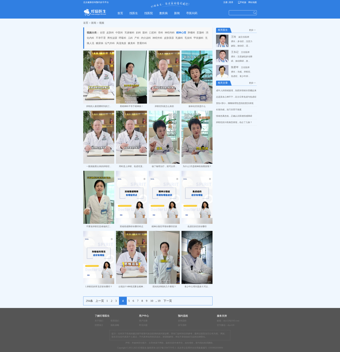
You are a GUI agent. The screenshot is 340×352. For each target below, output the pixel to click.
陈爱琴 (235, 67)
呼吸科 (122, 38)
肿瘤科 (191, 32)
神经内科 (170, 32)
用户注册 (143, 320)
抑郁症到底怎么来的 (164, 106)
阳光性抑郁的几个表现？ (164, 286)
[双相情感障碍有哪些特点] (131, 197)
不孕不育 (101, 38)
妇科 (138, 32)
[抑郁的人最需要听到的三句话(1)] (98, 77)
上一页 (99, 300)
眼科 (145, 32)
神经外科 (157, 38)
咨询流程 (182, 320)
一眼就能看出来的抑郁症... (98, 166)
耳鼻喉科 (129, 32)
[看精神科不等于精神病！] (131, 77)
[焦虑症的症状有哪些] (197, 197)
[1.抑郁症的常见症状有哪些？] (98, 257)
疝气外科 (110, 43)
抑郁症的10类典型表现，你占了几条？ (234, 122)
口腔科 (153, 32)
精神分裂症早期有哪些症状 (164, 226)
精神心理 (181, 32)
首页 (85, 23)
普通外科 (142, 43)
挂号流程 (182, 325)
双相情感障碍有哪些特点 (131, 226)
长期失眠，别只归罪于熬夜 (229, 109)
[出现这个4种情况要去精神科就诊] (131, 257)
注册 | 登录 (228, 2)
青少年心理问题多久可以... (197, 286)
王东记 (235, 52)
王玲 (233, 37)
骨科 (160, 32)
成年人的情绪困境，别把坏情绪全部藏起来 (236, 90)
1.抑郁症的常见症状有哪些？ (98, 286)
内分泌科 (146, 38)
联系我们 (115, 320)
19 (159, 300)
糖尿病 (99, 43)
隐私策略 (115, 325)
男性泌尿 (112, 38)
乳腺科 (179, 38)
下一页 (167, 300)
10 (151, 300)
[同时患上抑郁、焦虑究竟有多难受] (131, 137)
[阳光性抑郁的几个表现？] (164, 257)
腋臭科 (131, 43)
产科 (136, 38)
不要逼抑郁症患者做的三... (98, 226)
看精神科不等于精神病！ (131, 106)
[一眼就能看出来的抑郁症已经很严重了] (98, 137)
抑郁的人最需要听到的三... (98, 106)
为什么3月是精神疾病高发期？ (197, 166)
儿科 (130, 38)
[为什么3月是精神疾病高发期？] (197, 137)
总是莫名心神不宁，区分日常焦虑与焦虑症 (236, 97)
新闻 (93, 23)
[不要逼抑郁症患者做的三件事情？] (98, 197)
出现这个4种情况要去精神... (131, 286)
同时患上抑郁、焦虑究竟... (131, 166)
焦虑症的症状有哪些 (197, 226)
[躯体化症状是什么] (197, 77)
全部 (102, 32)
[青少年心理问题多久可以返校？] (197, 257)
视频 (101, 23)
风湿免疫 (121, 43)
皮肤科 (110, 32)
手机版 (242, 2)
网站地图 (252, 2)
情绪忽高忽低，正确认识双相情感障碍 (234, 116)
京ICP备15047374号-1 (166, 348)
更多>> (253, 30)
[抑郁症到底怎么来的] (164, 77)
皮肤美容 (169, 38)
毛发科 (188, 38)
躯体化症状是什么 (197, 106)
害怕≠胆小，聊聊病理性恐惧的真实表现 (234, 103)
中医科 (119, 32)
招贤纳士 (99, 325)
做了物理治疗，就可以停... (164, 166)
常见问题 (143, 325)
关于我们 (99, 320)
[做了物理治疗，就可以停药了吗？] (164, 137)
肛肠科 (200, 32)
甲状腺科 (198, 38)
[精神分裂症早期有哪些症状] (164, 197)
